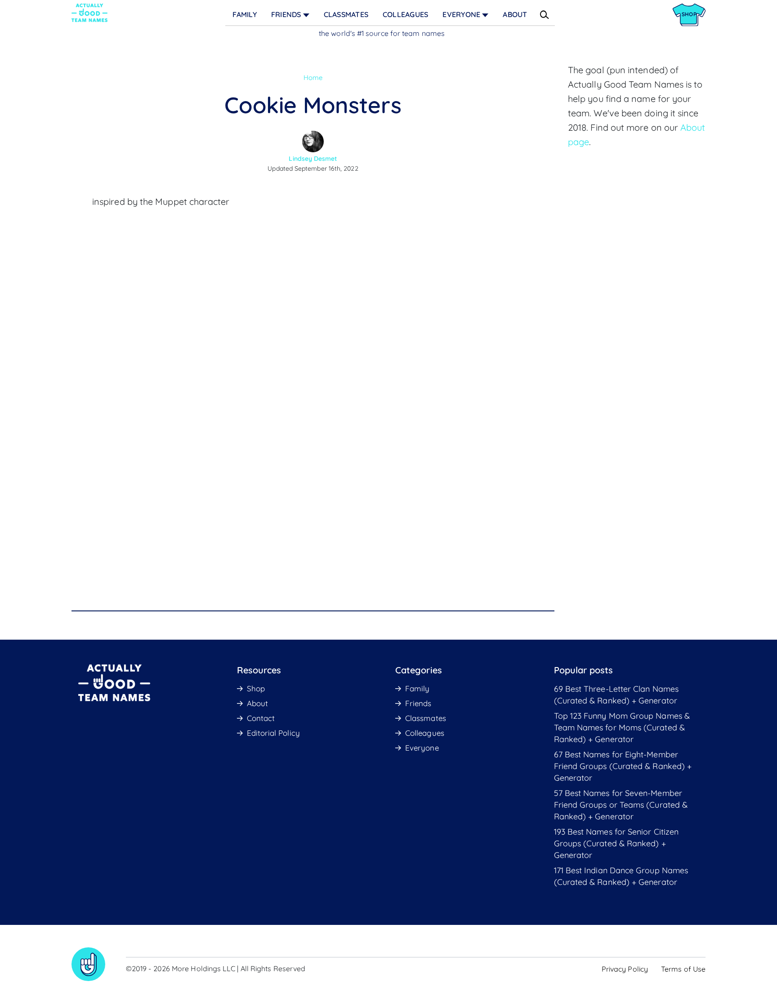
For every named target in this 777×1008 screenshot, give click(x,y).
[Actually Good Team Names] (89, 13)
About (515, 14)
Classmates (346, 14)
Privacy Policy (625, 968)
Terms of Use (683, 968)
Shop (256, 688)
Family (244, 14)
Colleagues (405, 14)
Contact (261, 718)
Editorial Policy (273, 733)
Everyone (461, 14)
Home (313, 77)
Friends (286, 14)
